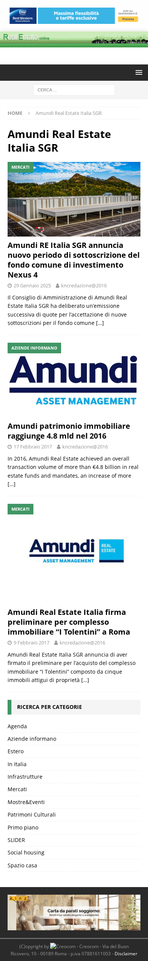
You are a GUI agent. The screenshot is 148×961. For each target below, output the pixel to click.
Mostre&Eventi (26, 802)
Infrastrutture (25, 776)
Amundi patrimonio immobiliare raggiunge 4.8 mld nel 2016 (69, 431)
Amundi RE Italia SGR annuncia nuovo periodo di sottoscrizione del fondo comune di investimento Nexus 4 (74, 260)
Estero (16, 751)
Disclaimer (126, 953)
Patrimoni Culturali (32, 814)
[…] (100, 322)
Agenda (17, 726)
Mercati (17, 789)
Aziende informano (32, 738)
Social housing (26, 852)
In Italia (17, 764)
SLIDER (16, 839)
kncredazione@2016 (84, 285)
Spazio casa (22, 865)
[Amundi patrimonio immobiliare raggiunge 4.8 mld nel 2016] (74, 380)
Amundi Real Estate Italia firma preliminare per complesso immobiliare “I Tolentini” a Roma (69, 622)
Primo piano (23, 827)
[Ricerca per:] (74, 89)
